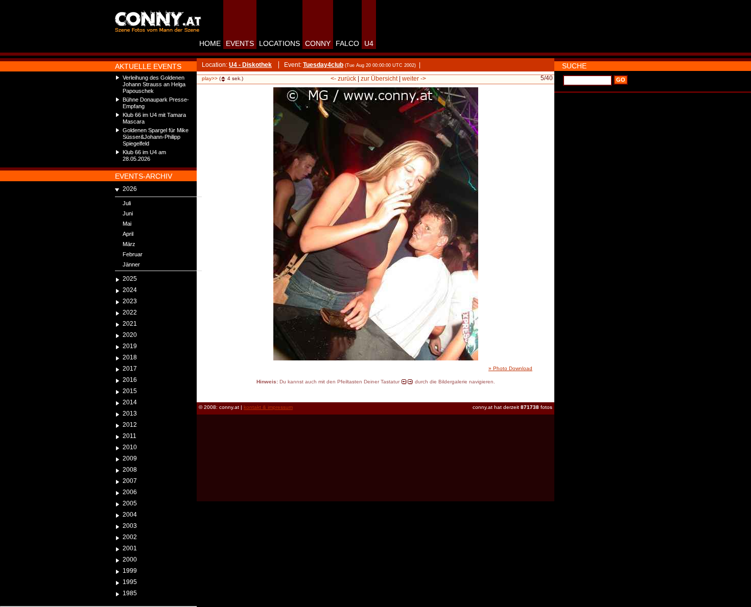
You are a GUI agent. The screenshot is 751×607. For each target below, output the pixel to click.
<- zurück (343, 78)
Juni (128, 213)
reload (206, 391)
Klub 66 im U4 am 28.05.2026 (144, 155)
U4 (368, 43)
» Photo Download (510, 368)
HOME (210, 43)
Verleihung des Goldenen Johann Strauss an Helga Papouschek (154, 84)
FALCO (347, 43)
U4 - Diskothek (250, 64)
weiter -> (414, 78)
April (128, 234)
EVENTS (240, 43)
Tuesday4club (323, 64)
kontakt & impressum (268, 407)
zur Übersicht (379, 78)
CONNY (318, 43)
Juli (127, 203)
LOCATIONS (279, 43)
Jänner (131, 264)
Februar (133, 254)
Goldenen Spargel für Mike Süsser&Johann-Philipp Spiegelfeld (156, 137)
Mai (127, 224)
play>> (210, 78)
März (129, 244)
